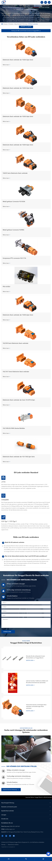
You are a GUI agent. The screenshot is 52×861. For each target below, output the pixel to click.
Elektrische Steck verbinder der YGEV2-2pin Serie (18, 60)
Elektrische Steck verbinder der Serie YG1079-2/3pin (19, 400)
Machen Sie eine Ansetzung (11, 789)
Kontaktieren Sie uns (7, 823)
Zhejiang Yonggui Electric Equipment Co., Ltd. (20, 842)
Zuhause (5, 24)
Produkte (11, 24)
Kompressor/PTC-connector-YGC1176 (14, 258)
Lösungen (3, 814)
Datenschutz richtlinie (13, 844)
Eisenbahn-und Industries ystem (9, 806)
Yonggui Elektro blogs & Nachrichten (26, 643)
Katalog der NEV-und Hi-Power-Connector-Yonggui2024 (26, 30)
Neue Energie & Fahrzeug (21, 24)
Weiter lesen (6, 64)
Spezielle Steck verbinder (7, 810)
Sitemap (3, 844)
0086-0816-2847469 (15, 826)
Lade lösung (36, 7)
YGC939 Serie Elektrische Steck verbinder (15, 343)
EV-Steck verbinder (33, 24)
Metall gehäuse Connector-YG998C (13, 230)
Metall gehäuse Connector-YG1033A (14, 201)
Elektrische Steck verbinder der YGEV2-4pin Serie (18, 116)
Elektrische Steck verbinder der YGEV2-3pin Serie (18, 88)
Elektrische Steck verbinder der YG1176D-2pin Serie (19, 457)
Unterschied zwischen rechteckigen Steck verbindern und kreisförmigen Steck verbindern (36, 706)
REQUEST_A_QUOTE (26, 26)
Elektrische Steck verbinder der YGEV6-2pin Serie (18, 315)
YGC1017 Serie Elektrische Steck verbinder (16, 371)
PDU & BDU (6, 286)
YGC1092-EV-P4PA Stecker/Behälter (14, 428)
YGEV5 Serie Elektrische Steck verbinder (15, 173)
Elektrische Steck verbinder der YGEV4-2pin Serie (18, 145)
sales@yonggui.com (10, 829)
